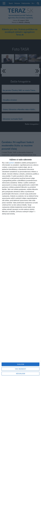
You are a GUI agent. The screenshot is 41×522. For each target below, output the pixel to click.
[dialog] (20, 339)
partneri (11, 162)
